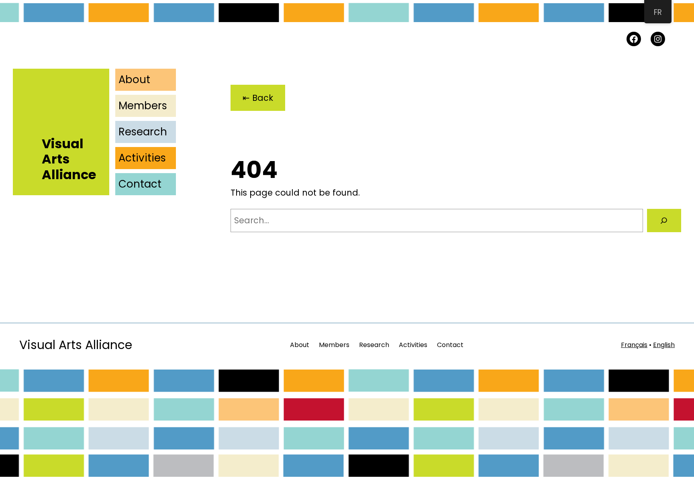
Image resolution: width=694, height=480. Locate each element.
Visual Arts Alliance (75, 344)
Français (634, 344)
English (664, 344)
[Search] (664, 220)
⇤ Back (258, 98)
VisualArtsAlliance (69, 159)
